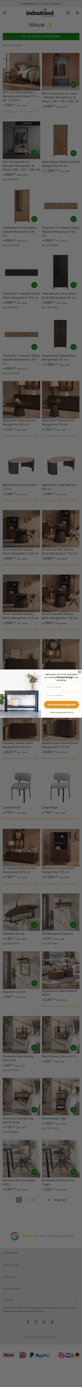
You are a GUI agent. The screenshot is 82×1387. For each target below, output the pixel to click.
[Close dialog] (79, 671)
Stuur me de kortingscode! (61, 704)
